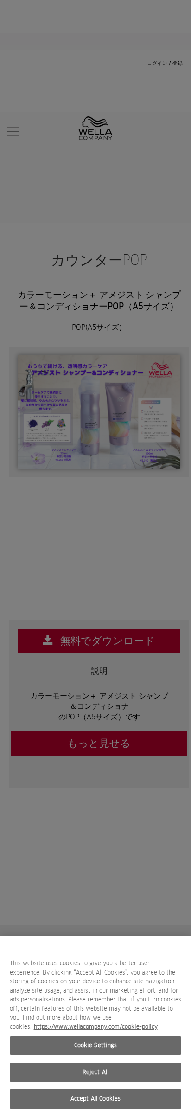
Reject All (95, 1072)
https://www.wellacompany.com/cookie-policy (96, 1026)
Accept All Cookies (95, 1098)
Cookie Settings (95, 1045)
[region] (95, 1026)
